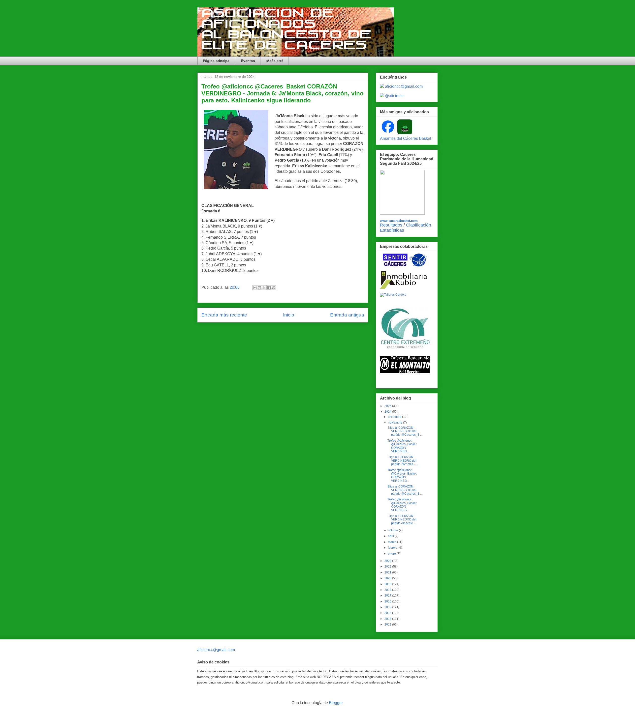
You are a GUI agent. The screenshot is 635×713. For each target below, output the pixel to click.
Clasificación (418, 225)
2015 (388, 607)
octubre (393, 530)
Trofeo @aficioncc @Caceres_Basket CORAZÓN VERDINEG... (401, 446)
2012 (388, 624)
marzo (392, 542)
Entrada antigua (347, 314)
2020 (388, 578)
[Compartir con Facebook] (268, 287)
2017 (388, 595)
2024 (388, 411)
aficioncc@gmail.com (404, 86)
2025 (388, 406)
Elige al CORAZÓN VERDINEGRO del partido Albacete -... (402, 519)
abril (391, 536)
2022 (388, 566)
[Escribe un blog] (259, 287)
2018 (388, 590)
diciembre (395, 417)
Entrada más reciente (224, 314)
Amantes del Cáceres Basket (405, 138)
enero (392, 553)
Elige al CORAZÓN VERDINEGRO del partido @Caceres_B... (404, 431)
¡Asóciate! (274, 61)
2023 (388, 561)
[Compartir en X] (264, 287)
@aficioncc (395, 96)
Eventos (248, 61)
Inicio (288, 314)
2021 (388, 572)
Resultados (391, 225)
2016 (388, 601)
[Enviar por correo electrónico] (254, 287)
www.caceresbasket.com (399, 221)
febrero (393, 547)
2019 (388, 584)
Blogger (336, 703)
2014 (388, 613)
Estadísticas (392, 230)
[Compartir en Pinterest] (273, 287)
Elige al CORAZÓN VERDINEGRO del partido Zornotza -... (402, 460)
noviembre (395, 422)
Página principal (216, 61)
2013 (388, 619)
